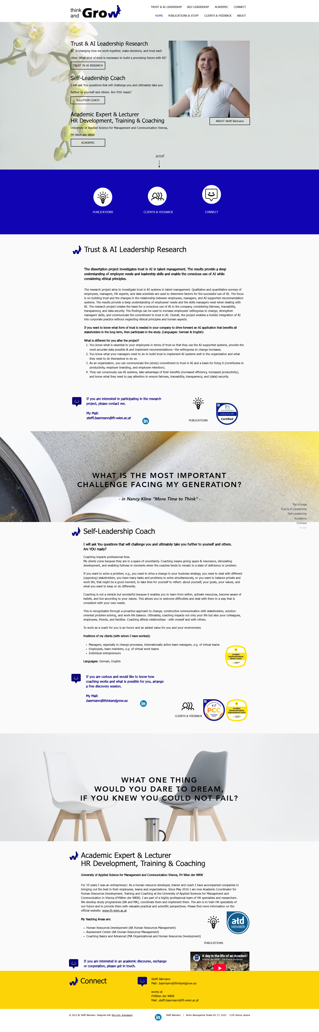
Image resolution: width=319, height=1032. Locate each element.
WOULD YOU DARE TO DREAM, (159, 789)
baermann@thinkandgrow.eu (107, 701)
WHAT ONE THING (159, 780)
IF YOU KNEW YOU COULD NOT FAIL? (159, 798)
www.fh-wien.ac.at (114, 910)
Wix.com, (117, 1015)
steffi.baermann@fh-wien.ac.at (108, 418)
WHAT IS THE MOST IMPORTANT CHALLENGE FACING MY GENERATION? (159, 480)
